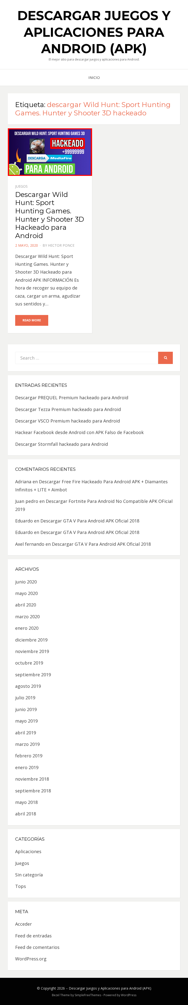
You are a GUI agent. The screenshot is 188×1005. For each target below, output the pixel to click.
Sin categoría (29, 875)
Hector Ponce (61, 245)
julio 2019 (25, 698)
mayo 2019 (26, 721)
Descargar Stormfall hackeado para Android (61, 444)
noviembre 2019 (32, 651)
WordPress (128, 995)
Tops (20, 886)
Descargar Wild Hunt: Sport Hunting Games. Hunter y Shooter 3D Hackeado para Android (49, 215)
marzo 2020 (27, 616)
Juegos (21, 186)
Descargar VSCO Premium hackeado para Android (67, 421)
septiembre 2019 (33, 675)
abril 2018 (25, 814)
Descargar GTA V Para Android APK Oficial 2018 (89, 521)
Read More (32, 320)
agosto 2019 (28, 686)
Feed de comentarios (37, 947)
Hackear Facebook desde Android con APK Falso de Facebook (79, 432)
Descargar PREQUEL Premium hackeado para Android (71, 397)
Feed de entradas (33, 936)
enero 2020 (26, 628)
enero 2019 (26, 767)
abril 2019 (25, 733)
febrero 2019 (28, 756)
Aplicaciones (28, 851)
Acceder (23, 924)
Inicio (94, 77)
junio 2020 (26, 582)
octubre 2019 (29, 663)
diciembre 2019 (31, 640)
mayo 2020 (26, 593)
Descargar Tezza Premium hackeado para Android (68, 409)
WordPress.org (31, 959)
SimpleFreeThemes (88, 995)
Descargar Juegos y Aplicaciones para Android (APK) (94, 32)
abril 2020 (25, 605)
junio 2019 (26, 709)
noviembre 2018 (32, 779)
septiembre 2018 (33, 791)
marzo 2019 (27, 744)
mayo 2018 (26, 802)
